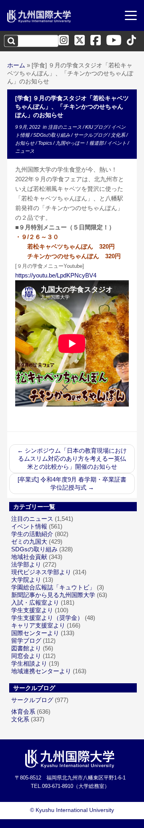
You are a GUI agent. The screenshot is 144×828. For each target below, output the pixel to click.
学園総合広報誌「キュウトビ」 (53, 587)
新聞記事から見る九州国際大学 (53, 594)
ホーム (16, 65)
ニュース (24, 151)
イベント (117, 143)
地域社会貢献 (29, 556)
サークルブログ (91, 135)
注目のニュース (65, 127)
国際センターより (35, 633)
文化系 (118, 135)
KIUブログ (97, 127)
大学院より (26, 579)
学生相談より (29, 663)
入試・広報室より (35, 602)
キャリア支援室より (38, 625)
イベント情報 (29, 526)
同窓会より (26, 655)
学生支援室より (32, 610)
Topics (45, 143)
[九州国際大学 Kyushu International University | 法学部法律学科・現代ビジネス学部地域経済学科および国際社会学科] (39, 16)
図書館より (26, 648)
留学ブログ (26, 640)
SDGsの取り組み (52, 135)
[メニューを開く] (131, 16)
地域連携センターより (41, 671)
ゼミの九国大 (29, 541)
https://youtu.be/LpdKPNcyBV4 (55, 275)
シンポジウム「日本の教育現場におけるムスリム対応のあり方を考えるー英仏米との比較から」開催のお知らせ (72, 458)
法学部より (26, 564)
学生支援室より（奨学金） (47, 617)
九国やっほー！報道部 (80, 143)
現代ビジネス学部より (41, 572)
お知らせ (25, 143)
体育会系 (23, 711)
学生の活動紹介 (32, 533)
